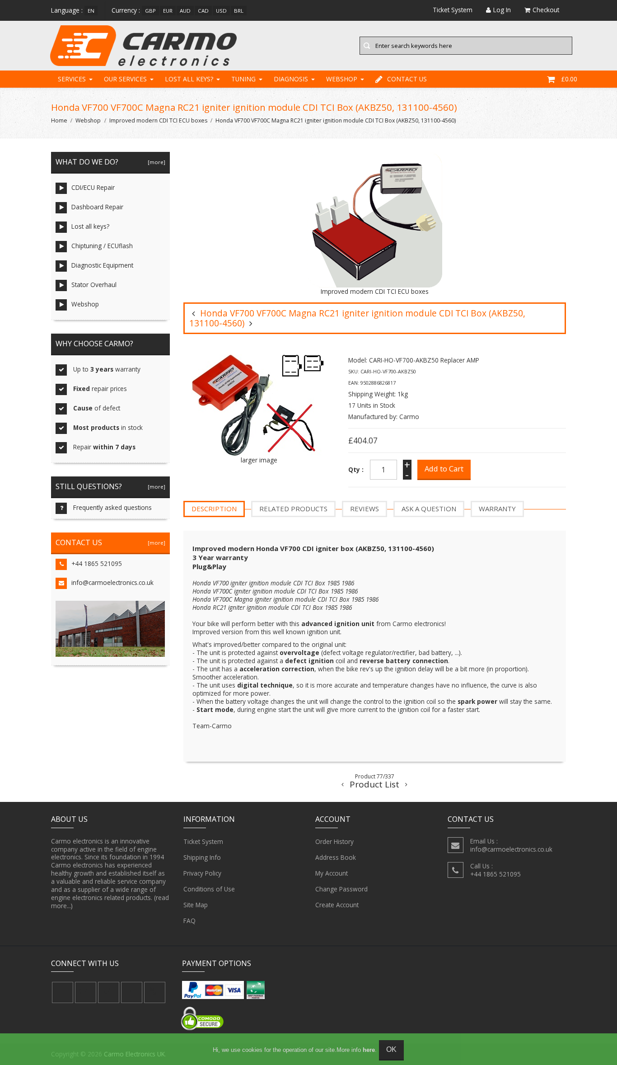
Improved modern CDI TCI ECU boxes (158, 120)
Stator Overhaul (94, 284)
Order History (334, 841)
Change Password (341, 889)
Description (214, 508)
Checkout (546, 9)
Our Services (125, 79)
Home (59, 120)
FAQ (189, 920)
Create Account (337, 904)
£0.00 (569, 79)
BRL (238, 10)
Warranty (497, 508)
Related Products (293, 508)
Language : (67, 10)
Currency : (126, 10)
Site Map (195, 904)
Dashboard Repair (97, 207)
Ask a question (429, 508)
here (369, 1049)
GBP (150, 10)
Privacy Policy (202, 873)
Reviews (364, 508)
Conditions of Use (209, 889)
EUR (168, 10)
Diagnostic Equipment (102, 265)
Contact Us (407, 79)
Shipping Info (202, 857)
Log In (502, 9)
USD (221, 10)
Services (72, 79)
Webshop (341, 79)
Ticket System (203, 841)
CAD (203, 10)
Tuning (243, 79)
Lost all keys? (189, 79)
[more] (155, 162)
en (91, 10)
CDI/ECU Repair (93, 187)
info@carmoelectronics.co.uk (112, 582)
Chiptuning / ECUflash (102, 245)
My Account (331, 873)
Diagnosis (291, 79)
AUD (185, 10)
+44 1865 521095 (96, 563)
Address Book (335, 857)
